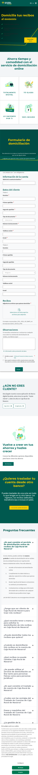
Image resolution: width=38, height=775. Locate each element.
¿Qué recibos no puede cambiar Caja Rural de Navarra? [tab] (15, 659)
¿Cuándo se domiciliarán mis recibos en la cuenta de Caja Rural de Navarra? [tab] (17, 647)
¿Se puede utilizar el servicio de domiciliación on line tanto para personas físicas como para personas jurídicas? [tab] (17, 673)
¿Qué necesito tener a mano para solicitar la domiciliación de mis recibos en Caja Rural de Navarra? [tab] (18, 624)
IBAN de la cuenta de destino (12, 179)
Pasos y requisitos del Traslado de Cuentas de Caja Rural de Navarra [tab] (17, 712)
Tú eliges (28, 92)
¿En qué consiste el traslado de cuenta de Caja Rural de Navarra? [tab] (17, 688)
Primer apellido (8, 202)
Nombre (5, 195)
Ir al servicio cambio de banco (19, 508)
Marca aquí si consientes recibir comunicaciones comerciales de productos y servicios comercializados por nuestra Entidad (20, 360)
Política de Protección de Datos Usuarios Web (23, 356)
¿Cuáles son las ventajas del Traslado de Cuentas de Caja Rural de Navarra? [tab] (17, 700)
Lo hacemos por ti (9, 117)
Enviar (18, 369)
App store (7, 406)
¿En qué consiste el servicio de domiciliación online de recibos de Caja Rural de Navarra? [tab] (17, 545)
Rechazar (20, 767)
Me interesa (8, 464)
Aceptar (20, 772)
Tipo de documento (9, 216)
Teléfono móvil (7, 231)
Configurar (21, 763)
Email (4, 238)
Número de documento (10, 224)
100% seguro (28, 117)
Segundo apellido (8, 209)
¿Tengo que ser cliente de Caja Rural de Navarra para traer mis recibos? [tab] (17, 610)
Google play (18, 406)
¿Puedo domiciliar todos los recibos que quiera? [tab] (17, 636)
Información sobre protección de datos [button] (15, 351)
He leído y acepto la (19, 356)
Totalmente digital (9, 94)
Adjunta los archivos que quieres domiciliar (16, 303)
